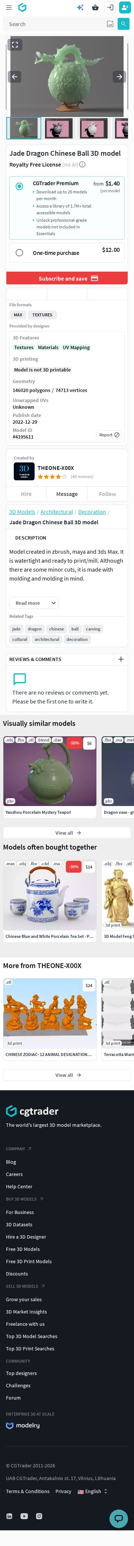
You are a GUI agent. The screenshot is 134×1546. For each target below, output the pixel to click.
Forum (13, 1397)
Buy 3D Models (21, 1199)
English (89, 1491)
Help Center (19, 1186)
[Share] (107, 294)
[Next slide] (119, 77)
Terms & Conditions (28, 1491)
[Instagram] (39, 1516)
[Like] (26, 294)
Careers (14, 1174)
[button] (110, 24)
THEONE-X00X (56, 467)
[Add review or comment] (121, 659)
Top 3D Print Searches (30, 1348)
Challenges (18, 1385)
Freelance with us (25, 1324)
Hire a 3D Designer (26, 1236)
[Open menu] (9, 7)
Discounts (17, 1273)
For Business (20, 1212)
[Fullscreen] (14, 45)
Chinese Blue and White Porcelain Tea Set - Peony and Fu (59, 936)
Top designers (21, 1373)
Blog (11, 1161)
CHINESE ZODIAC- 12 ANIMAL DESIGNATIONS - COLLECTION (62, 1054)
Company (15, 1148)
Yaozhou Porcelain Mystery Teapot (38, 812)
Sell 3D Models (22, 1286)
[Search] (124, 24)
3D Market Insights (26, 1311)
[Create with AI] (80, 7)
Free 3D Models (23, 1249)
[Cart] (95, 7)
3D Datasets (19, 1224)
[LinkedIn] (10, 1516)
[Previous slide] (14, 77)
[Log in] (110, 7)
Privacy (63, 1491)
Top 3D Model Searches (31, 1336)
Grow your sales (24, 1299)
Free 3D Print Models (29, 1261)
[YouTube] (25, 1516)
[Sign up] (125, 7)
